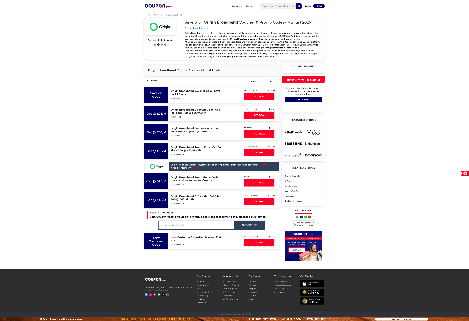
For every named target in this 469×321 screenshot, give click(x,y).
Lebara (289, 196)
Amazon (252, 281)
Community (228, 296)
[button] (177, 98)
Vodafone (291, 186)
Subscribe (249, 225)
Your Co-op (292, 191)
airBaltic (251, 299)
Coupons (236, 6)
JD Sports (252, 288)
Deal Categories (281, 288)
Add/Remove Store (231, 299)
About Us (201, 281)
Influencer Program (231, 285)
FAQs (199, 288)
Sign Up (263, 165)
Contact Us (201, 303)
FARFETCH (253, 296)
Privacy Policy (202, 296)
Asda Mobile (292, 176)
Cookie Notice (203, 299)
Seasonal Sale (280, 292)
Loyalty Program (230, 288)
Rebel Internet (294, 201)
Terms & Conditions (205, 292)
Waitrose (252, 285)
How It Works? (203, 285)
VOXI (288, 181)
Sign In (308, 6)
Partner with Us (229, 281)
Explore (249, 6)
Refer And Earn (229, 292)
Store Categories (281, 281)
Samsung (252, 292)
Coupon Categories (282, 285)
